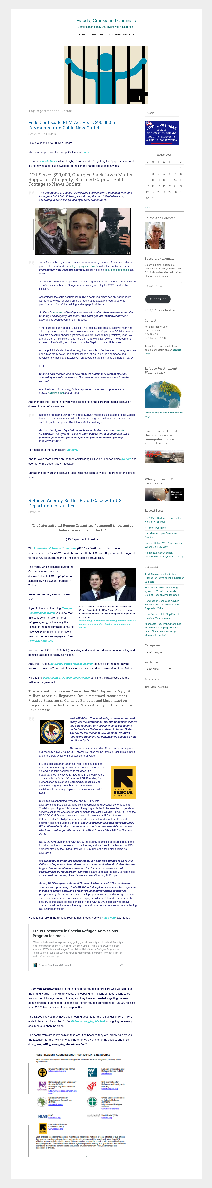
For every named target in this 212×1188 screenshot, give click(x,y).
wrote (120, 430)
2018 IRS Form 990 (40, 641)
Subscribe (158, 299)
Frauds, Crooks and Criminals (106, 20)
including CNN (55, 393)
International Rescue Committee (55, 548)
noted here (109, 917)
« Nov (148, 207)
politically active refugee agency (71, 664)
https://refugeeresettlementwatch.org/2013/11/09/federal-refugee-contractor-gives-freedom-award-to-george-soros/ (107, 624)
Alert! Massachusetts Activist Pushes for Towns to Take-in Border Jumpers (164, 577)
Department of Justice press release (66, 677)
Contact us (96, 34)
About (81, 34)
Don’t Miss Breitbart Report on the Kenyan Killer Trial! (163, 519)
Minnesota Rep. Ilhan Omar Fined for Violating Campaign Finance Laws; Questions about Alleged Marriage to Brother (163, 629)
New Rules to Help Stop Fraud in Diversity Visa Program (162, 616)
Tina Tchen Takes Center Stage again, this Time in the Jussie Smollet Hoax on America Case (162, 591)
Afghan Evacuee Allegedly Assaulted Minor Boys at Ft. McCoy (164, 554)
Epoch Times (48, 161)
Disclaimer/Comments (120, 34)
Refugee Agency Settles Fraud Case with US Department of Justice (75, 503)
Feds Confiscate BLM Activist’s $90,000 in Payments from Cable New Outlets (72, 125)
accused (58, 312)
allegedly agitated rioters (84, 266)
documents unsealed (117, 269)
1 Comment (50, 133)
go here (72, 450)
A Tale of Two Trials (155, 527)
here (87, 152)
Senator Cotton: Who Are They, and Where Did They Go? (164, 544)
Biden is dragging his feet (88, 1021)
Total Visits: (151, 686)
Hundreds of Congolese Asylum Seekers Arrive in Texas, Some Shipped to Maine (162, 604)
